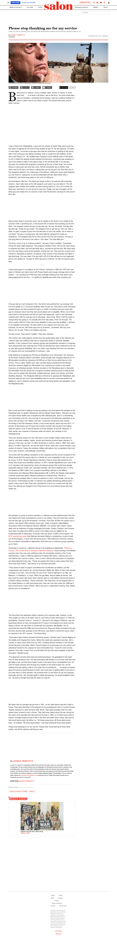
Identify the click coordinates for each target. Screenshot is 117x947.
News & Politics (15, 7)
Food (40, 7)
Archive (53, 906)
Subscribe (15, 2)
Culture (30, 7)
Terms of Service (57, 903)
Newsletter (85, 2)
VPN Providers (58, 931)
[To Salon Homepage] (58, 6)
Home (53, 895)
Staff (52, 898)
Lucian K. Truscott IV (17, 35)
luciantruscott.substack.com (28, 775)
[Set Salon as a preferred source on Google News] (63, 87)
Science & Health (81, 7)
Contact (60, 898)
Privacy (56, 900)
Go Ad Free (62, 906)
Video (105, 7)
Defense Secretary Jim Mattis (18, 791)
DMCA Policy (59, 933)
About (60, 895)
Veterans (32, 791)
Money (95, 7)
